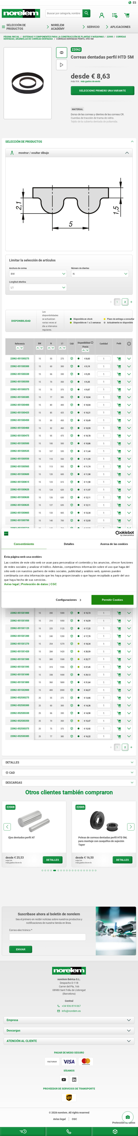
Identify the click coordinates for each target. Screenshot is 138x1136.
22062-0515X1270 (19, 643)
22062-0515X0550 (19, 458)
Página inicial (12, 37)
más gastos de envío (90, 81)
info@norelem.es (71, 1011)
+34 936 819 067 (71, 1005)
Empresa (12, 1020)
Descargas (13, 1030)
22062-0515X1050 (19, 620)
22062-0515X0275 (19, 358)
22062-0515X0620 (19, 489)
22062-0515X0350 (19, 381)
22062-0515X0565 (19, 466)
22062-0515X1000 (19, 612)
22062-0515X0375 (19, 389)
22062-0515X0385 (19, 397)
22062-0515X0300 (19, 366)
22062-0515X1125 (19, 628)
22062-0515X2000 (19, 690)
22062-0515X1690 (19, 674)
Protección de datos (34, 583)
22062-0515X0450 (19, 420)
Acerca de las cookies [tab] (114, 543)
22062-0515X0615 (19, 481)
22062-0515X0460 (19, 427)
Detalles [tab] (69, 543)
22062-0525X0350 (19, 720)
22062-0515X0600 (19, 474)
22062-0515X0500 (19, 443)
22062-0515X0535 (19, 450)
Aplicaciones (120, 27)
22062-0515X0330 (19, 374)
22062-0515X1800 (19, 682)
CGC (53, 583)
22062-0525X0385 (19, 736)
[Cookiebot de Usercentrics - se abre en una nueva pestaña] (118, 533)
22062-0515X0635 (19, 505)
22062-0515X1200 (19, 635)
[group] (34, 834)
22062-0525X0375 (19, 728)
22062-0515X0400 (19, 404)
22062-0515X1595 (19, 666)
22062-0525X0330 (19, 713)
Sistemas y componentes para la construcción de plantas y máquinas (63, 36)
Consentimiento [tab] (24, 543)
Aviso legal (11, 583)
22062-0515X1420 (19, 651)
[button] (42, 870)
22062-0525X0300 (19, 705)
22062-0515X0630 (19, 497)
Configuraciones (66, 599)
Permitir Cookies (112, 599)
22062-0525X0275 (19, 697)
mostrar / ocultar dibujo (33, 152)
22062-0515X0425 (19, 412)
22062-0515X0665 (19, 512)
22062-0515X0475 (19, 435)
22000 (110, 36)
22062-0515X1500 (19, 659)
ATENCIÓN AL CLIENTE (22, 1041)
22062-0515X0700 (19, 520)
